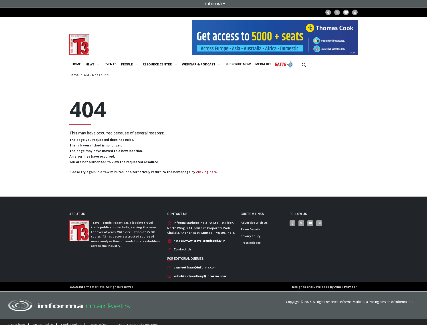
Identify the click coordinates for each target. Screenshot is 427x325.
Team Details (250, 229)
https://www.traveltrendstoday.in (199, 241)
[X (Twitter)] (337, 12)
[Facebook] (328, 12)
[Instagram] (355, 12)
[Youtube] (346, 12)
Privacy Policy (250, 236)
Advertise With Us (254, 223)
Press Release (251, 243)
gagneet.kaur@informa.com (194, 267)
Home (74, 75)
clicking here (206, 172)
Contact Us (182, 249)
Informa (213, 3)
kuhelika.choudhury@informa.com (199, 276)
